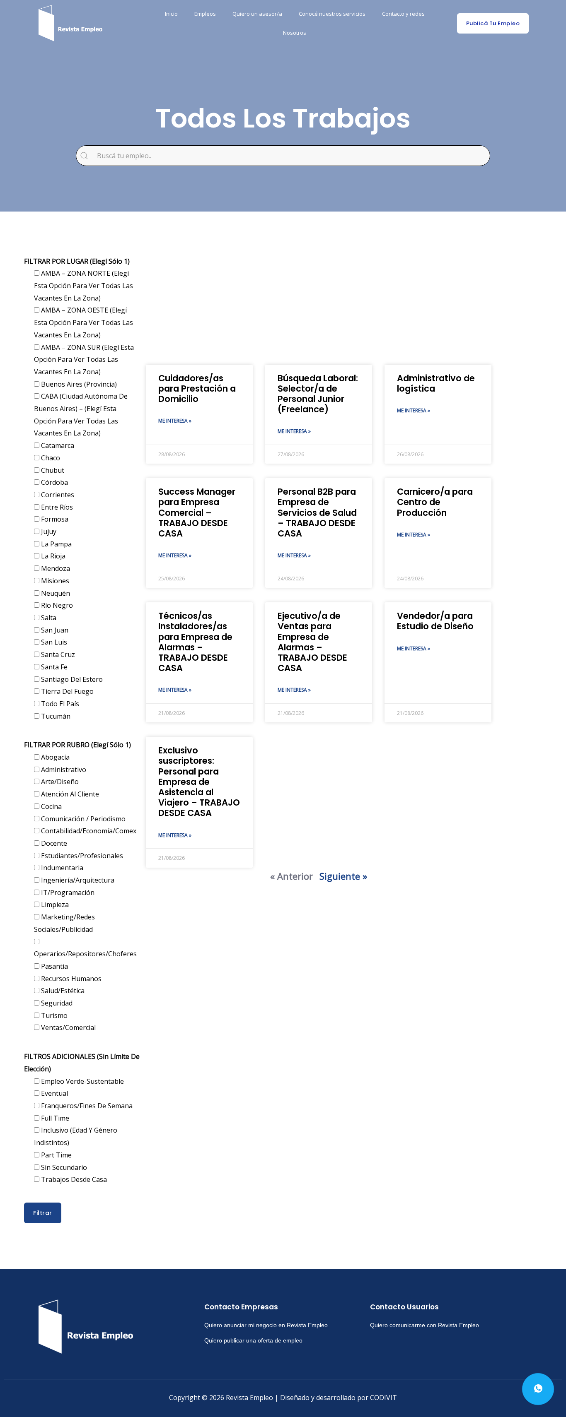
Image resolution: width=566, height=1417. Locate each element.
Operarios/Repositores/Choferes (85, 953)
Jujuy (47, 531)
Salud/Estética (62, 990)
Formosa (53, 519)
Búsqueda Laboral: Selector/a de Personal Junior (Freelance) (318, 394)
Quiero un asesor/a (257, 13)
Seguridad (56, 1003)
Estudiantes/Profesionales (81, 855)
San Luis (53, 642)
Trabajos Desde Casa (73, 1179)
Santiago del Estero (71, 679)
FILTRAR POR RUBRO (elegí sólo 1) (77, 744)
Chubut (51, 470)
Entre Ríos (56, 507)
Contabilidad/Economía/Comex (87, 830)
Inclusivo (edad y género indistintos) (75, 1136)
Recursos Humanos (70, 978)
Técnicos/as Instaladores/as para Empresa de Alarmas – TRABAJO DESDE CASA (195, 642)
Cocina (50, 806)
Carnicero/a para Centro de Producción (435, 502)
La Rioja (52, 556)
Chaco (49, 457)
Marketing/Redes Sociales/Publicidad (64, 923)
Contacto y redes (403, 13)
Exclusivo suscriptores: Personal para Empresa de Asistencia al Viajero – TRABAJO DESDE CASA (199, 781)
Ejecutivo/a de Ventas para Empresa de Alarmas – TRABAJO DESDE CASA (312, 642)
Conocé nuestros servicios (332, 13)
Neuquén (54, 593)
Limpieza (54, 904)
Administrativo (62, 769)
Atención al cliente (69, 794)
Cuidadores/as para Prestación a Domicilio (197, 388)
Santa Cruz (57, 654)
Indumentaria (61, 867)
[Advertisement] (318, 298)
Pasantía (53, 966)
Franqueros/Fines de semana (86, 1105)
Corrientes (56, 494)
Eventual (53, 1093)
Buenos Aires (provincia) (78, 384)
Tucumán (54, 716)
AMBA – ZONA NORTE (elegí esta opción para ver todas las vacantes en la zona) (83, 285)
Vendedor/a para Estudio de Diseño (435, 621)
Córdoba (53, 482)
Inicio (171, 13)
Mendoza (54, 568)
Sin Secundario (63, 1167)
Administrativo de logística (436, 383)
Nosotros (294, 32)
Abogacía (54, 757)
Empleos (205, 13)
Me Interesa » (174, 420)
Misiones (54, 580)
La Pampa (55, 544)
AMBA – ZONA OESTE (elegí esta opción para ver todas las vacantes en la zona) (83, 322)
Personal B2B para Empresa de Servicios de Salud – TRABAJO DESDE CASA (317, 512)
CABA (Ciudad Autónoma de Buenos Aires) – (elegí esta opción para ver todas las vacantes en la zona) (81, 415)
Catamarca (56, 445)
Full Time (54, 1118)
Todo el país (59, 703)
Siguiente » (343, 876)
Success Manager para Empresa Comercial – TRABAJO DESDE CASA (196, 512)
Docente (53, 843)
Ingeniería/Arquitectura (76, 880)
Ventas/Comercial (67, 1027)
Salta (47, 617)
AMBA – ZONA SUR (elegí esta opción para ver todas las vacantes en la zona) (84, 359)
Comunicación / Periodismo (82, 818)
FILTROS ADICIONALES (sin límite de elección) (82, 1062)
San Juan (53, 630)
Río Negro (56, 605)
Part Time (55, 1155)
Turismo (53, 1015)
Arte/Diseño (59, 781)
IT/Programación (66, 892)
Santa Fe (53, 666)
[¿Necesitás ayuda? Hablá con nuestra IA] (538, 1389)
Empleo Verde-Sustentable (81, 1081)
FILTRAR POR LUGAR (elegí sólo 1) (77, 261)
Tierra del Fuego (66, 691)
